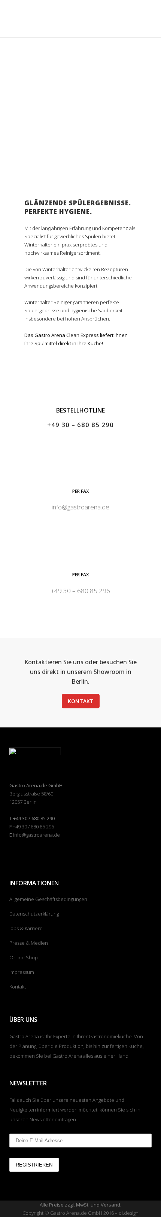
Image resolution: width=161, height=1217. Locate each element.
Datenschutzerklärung (34, 913)
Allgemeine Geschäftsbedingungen (48, 899)
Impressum (21, 972)
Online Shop (23, 957)
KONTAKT (81, 701)
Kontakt (17, 986)
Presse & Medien (28, 942)
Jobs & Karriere (26, 928)
